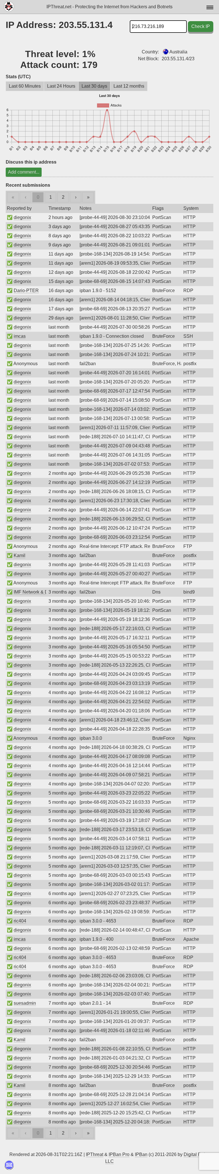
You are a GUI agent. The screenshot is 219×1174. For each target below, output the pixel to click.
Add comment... (23, 172)
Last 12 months (128, 86)
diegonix (22, 217)
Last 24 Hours (61, 86)
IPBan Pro (119, 1154)
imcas (20, 336)
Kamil (19, 555)
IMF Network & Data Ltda (39, 592)
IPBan (141, 1154)
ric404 (20, 920)
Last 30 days (94, 86)
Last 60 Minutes (25, 86)
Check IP (200, 26)
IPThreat (94, 1154)
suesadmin (25, 1003)
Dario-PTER (26, 290)
